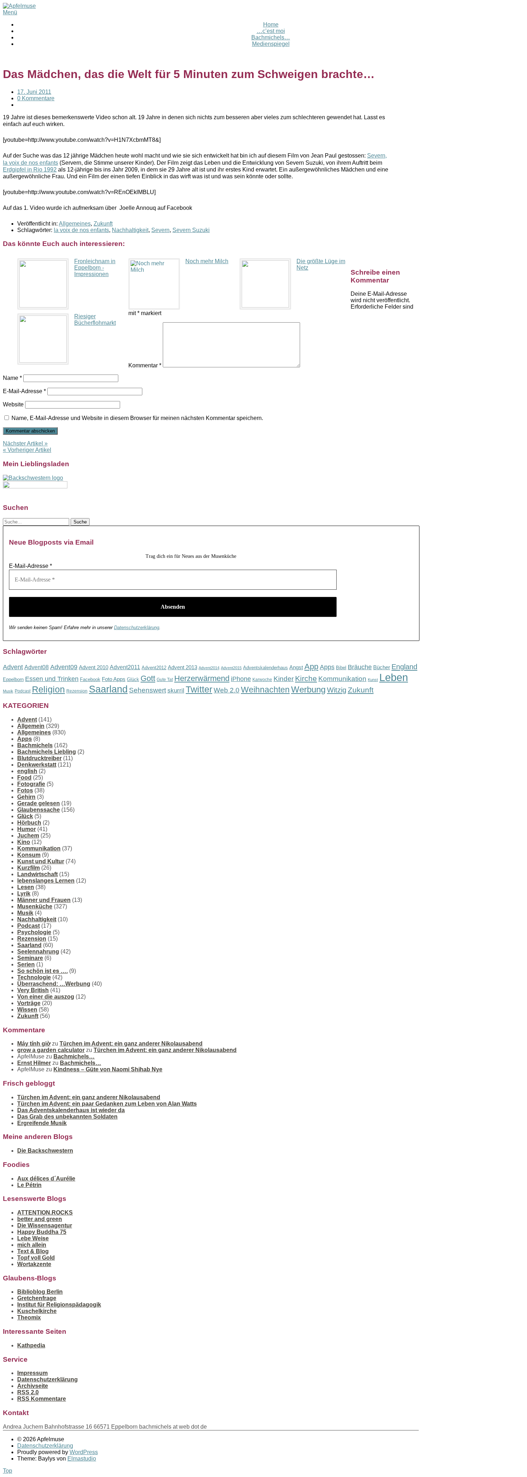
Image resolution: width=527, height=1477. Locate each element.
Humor (26, 829)
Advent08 (36, 667)
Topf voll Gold (36, 1258)
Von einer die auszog (45, 997)
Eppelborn (13, 679)
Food (24, 777)
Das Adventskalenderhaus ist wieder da (71, 1110)
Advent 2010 (93, 667)
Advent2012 (154, 667)
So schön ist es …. (42, 971)
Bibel (341, 667)
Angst (296, 667)
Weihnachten (265, 689)
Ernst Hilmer (34, 1063)
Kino (23, 842)
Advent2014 (209, 668)
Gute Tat (165, 679)
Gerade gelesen (38, 803)
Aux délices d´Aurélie (46, 1179)
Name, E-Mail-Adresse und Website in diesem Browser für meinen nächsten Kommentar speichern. (137, 418)
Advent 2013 (182, 667)
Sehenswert (147, 690)
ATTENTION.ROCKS (45, 1213)
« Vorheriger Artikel (27, 450)
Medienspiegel (271, 44)
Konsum (29, 855)
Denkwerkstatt (36, 765)
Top (7, 1471)
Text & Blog (33, 1251)
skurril (175, 690)
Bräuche (360, 667)
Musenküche (34, 906)
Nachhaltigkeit (130, 230)
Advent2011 (125, 667)
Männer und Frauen (44, 900)
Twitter (199, 689)
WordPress (84, 1452)
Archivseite (32, 1386)
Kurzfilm (28, 868)
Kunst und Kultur (40, 861)
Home (271, 24)
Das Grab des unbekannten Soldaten (67, 1117)
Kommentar (144, 365)
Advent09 (63, 667)
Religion (48, 689)
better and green (39, 1219)
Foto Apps (113, 679)
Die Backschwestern (45, 1151)
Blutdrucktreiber (39, 758)
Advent (13, 667)
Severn (160, 230)
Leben (393, 677)
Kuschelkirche (37, 1311)
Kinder (284, 678)
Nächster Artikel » (25, 443)
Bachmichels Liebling (46, 752)
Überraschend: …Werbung (53, 984)
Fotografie (31, 784)
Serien (26, 964)
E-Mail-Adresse (24, 391)
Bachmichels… (270, 37)
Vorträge (29, 1003)
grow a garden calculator (51, 1050)
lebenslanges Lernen (46, 881)
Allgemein (30, 726)
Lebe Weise (33, 1238)
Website (13, 404)
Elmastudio (81, 1459)
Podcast (22, 691)
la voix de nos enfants (81, 230)
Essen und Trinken (52, 678)
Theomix (29, 1317)
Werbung (308, 689)
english (27, 771)
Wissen (27, 1010)
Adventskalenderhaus (265, 667)
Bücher (381, 667)
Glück (133, 679)
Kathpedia (31, 1345)
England (404, 667)
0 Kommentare (35, 98)
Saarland (108, 689)
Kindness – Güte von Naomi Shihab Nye (107, 1069)
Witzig (336, 690)
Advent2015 (231, 668)
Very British (33, 990)
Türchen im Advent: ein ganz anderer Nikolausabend (131, 1044)
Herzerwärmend (201, 678)
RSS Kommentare (41, 1399)
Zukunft (103, 224)
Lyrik (23, 893)
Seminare (30, 958)
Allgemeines (75, 224)
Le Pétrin (29, 1185)
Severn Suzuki (191, 230)
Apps (327, 667)
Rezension (76, 691)
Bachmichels (35, 745)
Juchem (28, 835)
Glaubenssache (38, 810)
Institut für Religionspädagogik (59, 1305)
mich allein (31, 1245)
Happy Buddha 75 (41, 1232)
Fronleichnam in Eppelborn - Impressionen (94, 267)
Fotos (25, 790)
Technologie (34, 977)
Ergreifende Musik (42, 1123)
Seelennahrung (38, 952)
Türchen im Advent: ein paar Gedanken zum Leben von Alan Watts (107, 1104)
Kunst (373, 679)
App (311, 666)
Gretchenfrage (36, 1298)
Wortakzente (34, 1264)
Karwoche (262, 679)
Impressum (32, 1373)
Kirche (306, 678)
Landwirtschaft (37, 874)
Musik (8, 691)
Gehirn (26, 797)
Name (12, 378)
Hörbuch (29, 823)
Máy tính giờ (34, 1044)
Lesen (25, 887)
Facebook (90, 679)
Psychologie (34, 932)
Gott (148, 678)
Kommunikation (342, 678)
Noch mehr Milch (206, 261)
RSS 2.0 (28, 1392)
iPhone (241, 678)
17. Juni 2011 (34, 92)
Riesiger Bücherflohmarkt (95, 319)
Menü (10, 12)
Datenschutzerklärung (136, 627)
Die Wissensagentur (44, 1225)
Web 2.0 (226, 690)
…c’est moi (271, 31)
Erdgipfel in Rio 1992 (30, 169)
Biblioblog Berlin (40, 1292)
